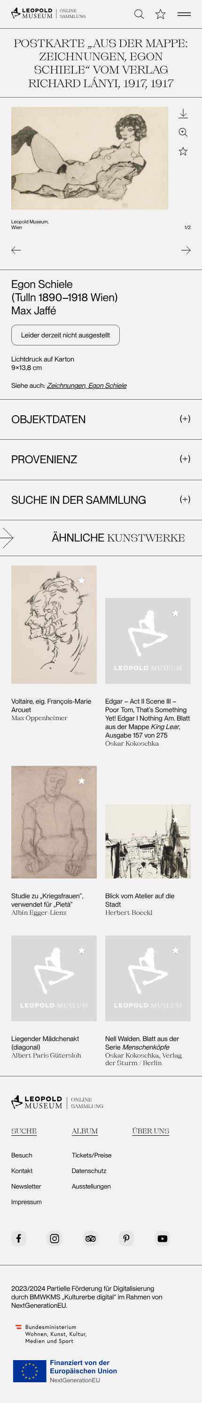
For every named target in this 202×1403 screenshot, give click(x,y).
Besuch (21, 1155)
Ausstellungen (91, 1186)
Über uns (150, 1130)
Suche (24, 1130)
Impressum (26, 1202)
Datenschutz (89, 1171)
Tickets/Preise (92, 1155)
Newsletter (26, 1186)
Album (85, 1130)
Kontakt (21, 1171)
